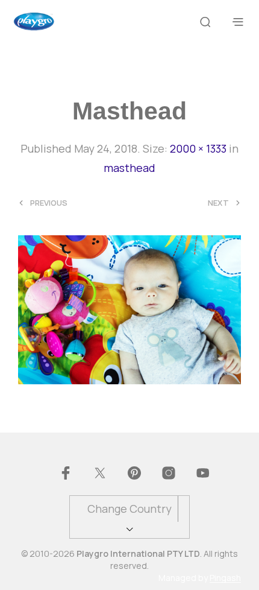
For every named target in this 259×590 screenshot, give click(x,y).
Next (218, 203)
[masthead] (129, 308)
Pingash (225, 578)
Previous (48, 203)
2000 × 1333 (198, 148)
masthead (129, 167)
